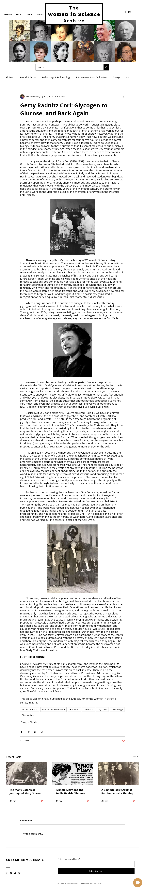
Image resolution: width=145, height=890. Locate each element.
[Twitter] (15, 873)
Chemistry (35, 722)
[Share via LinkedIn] (35, 732)
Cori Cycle (88, 709)
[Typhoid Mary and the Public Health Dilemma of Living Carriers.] (72, 773)
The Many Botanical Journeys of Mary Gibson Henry (25, 791)
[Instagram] (129, 11)
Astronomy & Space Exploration (91, 77)
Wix (101, 883)
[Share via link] (42, 732)
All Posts (10, 77)
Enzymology (117, 709)
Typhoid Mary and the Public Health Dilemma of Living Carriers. (72, 791)
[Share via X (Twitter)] (28, 732)
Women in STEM (29, 709)
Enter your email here (68, 859)
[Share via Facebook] (21, 732)
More (128, 77)
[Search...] (106, 67)
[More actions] (123, 96)
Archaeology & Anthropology (56, 77)
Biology (116, 77)
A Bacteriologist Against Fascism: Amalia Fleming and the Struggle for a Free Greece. (117, 791)
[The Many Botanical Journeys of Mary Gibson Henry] (26, 773)
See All (136, 756)
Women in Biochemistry (53, 709)
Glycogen (102, 709)
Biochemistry (28, 715)
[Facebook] (125, 11)
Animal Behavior (28, 77)
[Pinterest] (10, 873)
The (74, 8)
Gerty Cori (74, 709)
